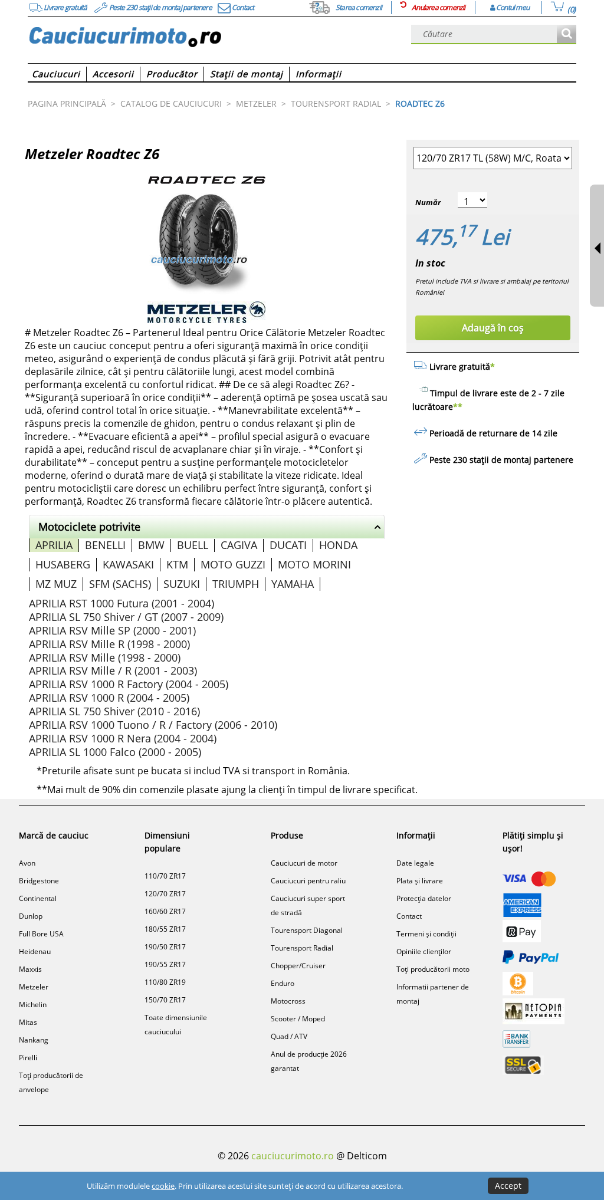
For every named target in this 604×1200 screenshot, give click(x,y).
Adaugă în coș (493, 327)
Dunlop (30, 916)
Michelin (33, 1005)
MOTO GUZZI (233, 564)
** (457, 406)
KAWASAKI (128, 564)
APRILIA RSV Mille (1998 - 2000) (104, 657)
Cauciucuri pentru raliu (308, 881)
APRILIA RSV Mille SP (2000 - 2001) (112, 630)
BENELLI (105, 545)
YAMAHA (292, 584)
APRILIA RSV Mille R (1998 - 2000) (109, 644)
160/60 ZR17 (165, 911)
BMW (151, 545)
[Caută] (566, 34)
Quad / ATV (289, 1036)
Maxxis (30, 969)
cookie (163, 1186)
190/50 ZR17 (165, 947)
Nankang (33, 1040)
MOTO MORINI (314, 564)
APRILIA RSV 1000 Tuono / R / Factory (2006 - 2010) (153, 725)
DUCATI (288, 545)
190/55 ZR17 (165, 964)
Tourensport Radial (302, 948)
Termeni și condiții (426, 934)
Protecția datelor (423, 898)
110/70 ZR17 (165, 876)
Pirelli (28, 1058)
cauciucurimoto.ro (292, 1155)
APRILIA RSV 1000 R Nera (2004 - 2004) (122, 738)
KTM (177, 564)
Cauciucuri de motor (304, 863)
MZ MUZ (56, 584)
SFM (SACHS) (120, 584)
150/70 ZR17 (165, 1000)
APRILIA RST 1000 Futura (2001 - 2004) (121, 603)
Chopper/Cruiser (298, 966)
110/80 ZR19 (165, 982)
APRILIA (54, 545)
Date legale (415, 863)
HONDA (338, 545)
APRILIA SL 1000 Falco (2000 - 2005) (115, 752)
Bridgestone (39, 881)
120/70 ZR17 (165, 894)
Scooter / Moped (298, 1019)
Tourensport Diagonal (307, 930)
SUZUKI (181, 584)
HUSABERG (62, 564)
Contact (409, 916)
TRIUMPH (235, 584)
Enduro (282, 983)
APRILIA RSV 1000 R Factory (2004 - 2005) (128, 684)
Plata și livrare (419, 881)
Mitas (28, 1022)
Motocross (288, 1001)
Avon (27, 863)
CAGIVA (239, 545)
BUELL (192, 545)
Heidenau (35, 951)
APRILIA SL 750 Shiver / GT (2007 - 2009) (126, 617)
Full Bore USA (41, 934)
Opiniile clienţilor (423, 951)
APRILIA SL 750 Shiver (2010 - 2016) (114, 711)
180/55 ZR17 (165, 929)
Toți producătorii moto (433, 969)
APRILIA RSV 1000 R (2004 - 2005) (109, 698)
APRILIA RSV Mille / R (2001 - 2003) (113, 670)
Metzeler (33, 987)
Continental (38, 898)
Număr (428, 202)
